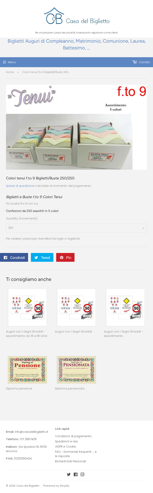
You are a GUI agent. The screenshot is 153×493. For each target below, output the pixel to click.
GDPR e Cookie (65, 447)
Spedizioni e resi (66, 441)
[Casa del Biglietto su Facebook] (76, 475)
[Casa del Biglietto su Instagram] (82, 475)
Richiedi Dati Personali (70, 461)
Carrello (144, 62)
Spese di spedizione (20, 186)
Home (10, 72)
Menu (12, 62)
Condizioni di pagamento (73, 436)
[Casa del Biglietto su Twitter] (69, 475)
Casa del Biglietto (27, 486)
